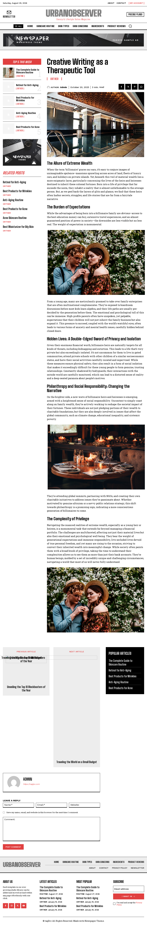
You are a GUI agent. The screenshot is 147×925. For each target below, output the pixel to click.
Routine (20, 76)
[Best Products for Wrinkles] (8, 101)
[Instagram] (11, 905)
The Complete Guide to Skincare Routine (27, 71)
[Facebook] (121, 87)
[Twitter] (128, 87)
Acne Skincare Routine (15, 217)
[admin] (49, 87)
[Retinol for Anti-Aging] (8, 87)
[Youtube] (23, 905)
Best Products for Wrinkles (25, 99)
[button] (130, 26)
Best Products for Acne (27, 126)
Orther (20, 89)
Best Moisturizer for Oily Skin (18, 226)
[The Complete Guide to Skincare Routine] (8, 73)
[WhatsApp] (141, 87)
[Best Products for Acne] (8, 128)
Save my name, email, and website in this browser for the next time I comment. (42, 812)
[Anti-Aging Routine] (8, 114)
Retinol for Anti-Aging (27, 85)
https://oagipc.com (31, 784)
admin (63, 87)
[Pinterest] (135, 87)
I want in (127, 896)
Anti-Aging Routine (26, 112)
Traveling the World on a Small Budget (76, 762)
